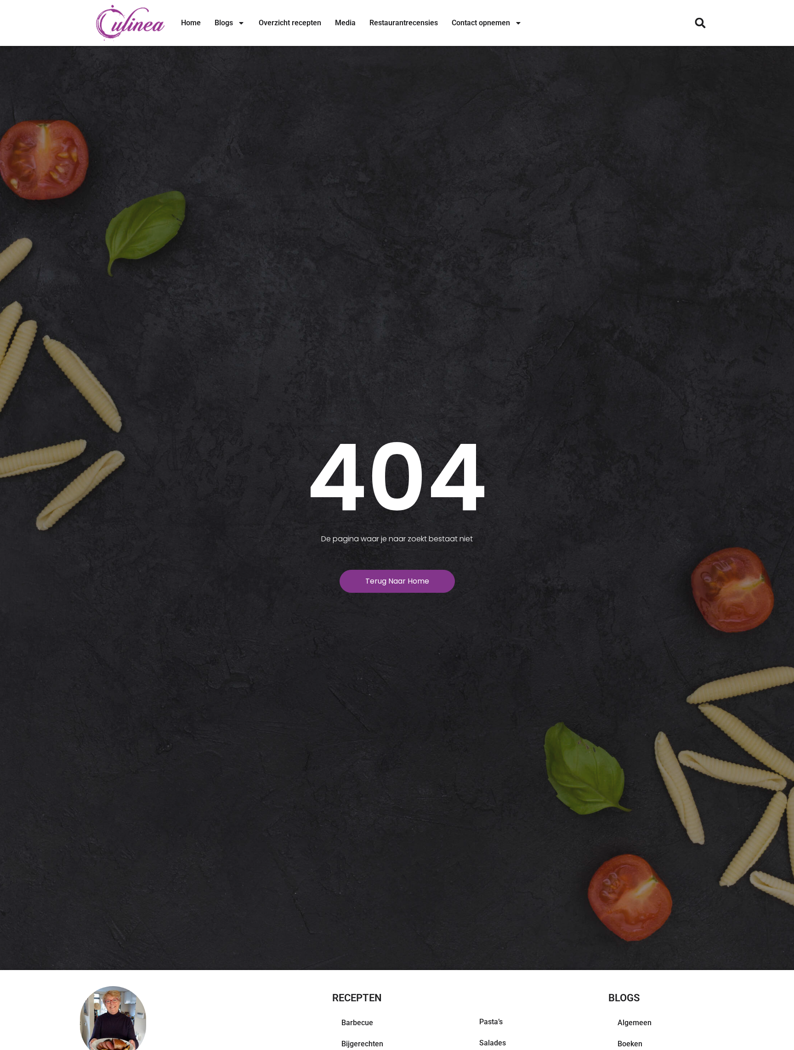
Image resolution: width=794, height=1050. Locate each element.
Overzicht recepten (290, 22)
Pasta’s (491, 1021)
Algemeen (635, 1022)
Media (345, 22)
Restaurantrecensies (403, 22)
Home (191, 22)
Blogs (224, 22)
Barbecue (357, 1022)
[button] (700, 23)
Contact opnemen (481, 22)
